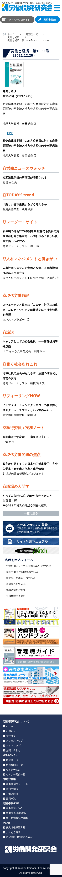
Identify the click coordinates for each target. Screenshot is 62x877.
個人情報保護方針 (15, 827)
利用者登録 (50, 19)
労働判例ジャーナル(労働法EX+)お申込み (28, 565)
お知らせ (11, 731)
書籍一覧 (11, 798)
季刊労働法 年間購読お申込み (22, 571)
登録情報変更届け (15, 596)
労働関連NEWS (14, 808)
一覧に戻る (31, 513)
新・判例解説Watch (17, 817)
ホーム (9, 726)
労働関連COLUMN (16, 813)
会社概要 (11, 735)
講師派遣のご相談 (15, 590)
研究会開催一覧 (14, 764)
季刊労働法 (12, 788)
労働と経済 (12, 793)
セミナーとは (13, 769)
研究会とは (12, 760)
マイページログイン (19, 19)
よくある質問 (13, 832)
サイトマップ (13, 745)
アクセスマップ (14, 740)
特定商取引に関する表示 (19, 837)
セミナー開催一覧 (15, 774)
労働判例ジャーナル (17, 784)
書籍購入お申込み (15, 583)
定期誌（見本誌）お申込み (20, 577)
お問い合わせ (13, 750)
